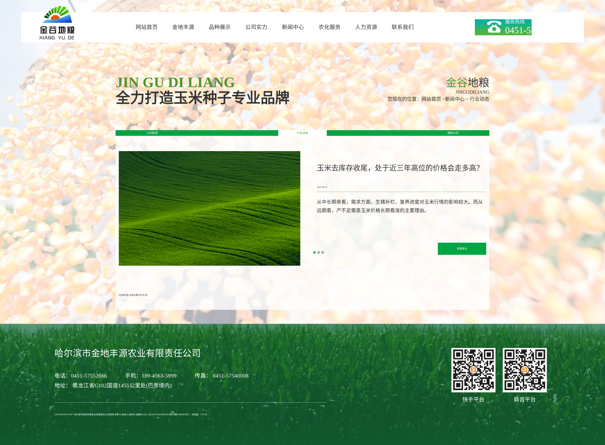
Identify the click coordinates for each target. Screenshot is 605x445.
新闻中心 (455, 99)
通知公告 (453, 133)
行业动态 (302, 133)
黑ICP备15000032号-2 (179, 414)
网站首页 (431, 99)
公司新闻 (152, 133)
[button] (314, 252)
